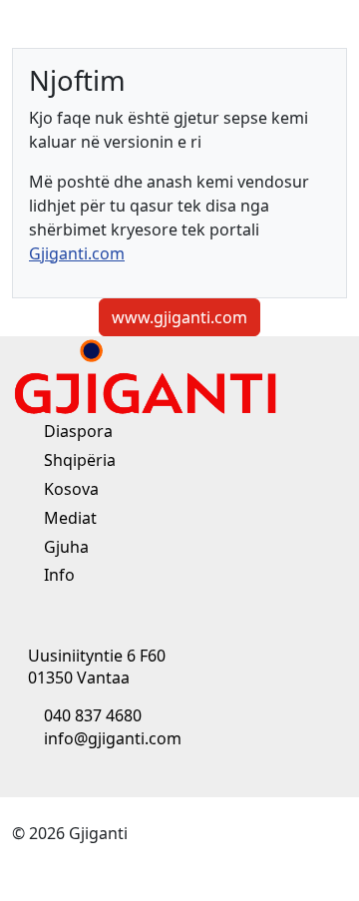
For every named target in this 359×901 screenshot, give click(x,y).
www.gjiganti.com (179, 317)
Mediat (68, 518)
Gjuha (64, 547)
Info (57, 575)
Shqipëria (78, 460)
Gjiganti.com (77, 253)
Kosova (69, 489)
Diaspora (76, 431)
